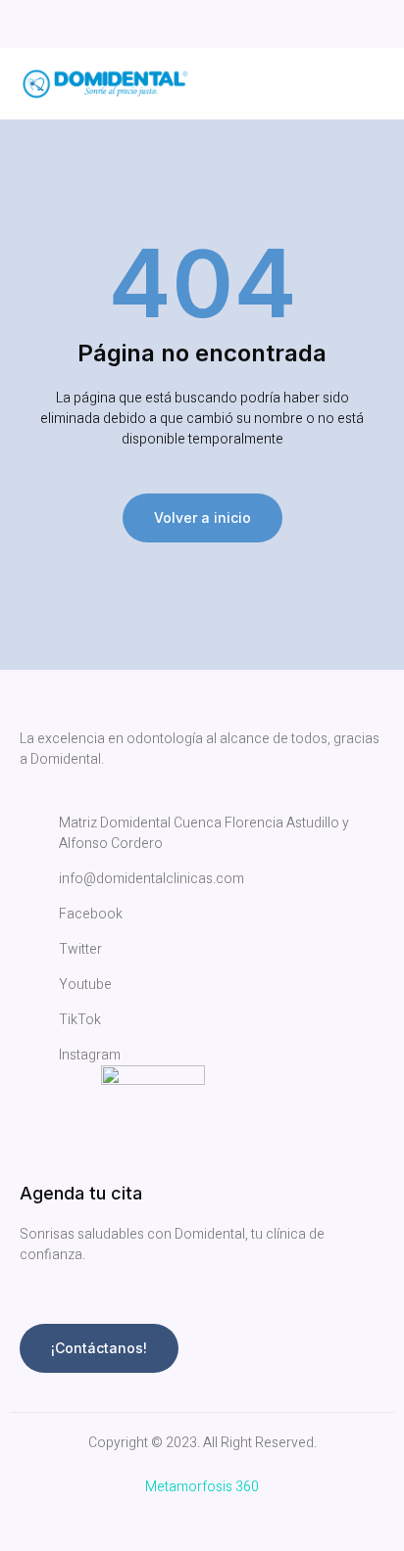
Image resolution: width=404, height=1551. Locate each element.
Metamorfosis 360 (202, 1487)
